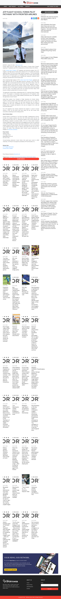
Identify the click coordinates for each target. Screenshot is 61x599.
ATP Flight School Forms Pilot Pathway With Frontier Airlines (22, 157)
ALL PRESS (20, 6)
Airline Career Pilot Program (26, 80)
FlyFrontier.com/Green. (12, 129)
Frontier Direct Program (11, 70)
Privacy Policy (29, 584)
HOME (5, 6)
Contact (28, 588)
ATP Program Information (8, 147)
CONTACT (27, 6)
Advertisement (30, 586)
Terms (28, 582)
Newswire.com (19, 65)
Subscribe (50, 589)
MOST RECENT (12, 6)
